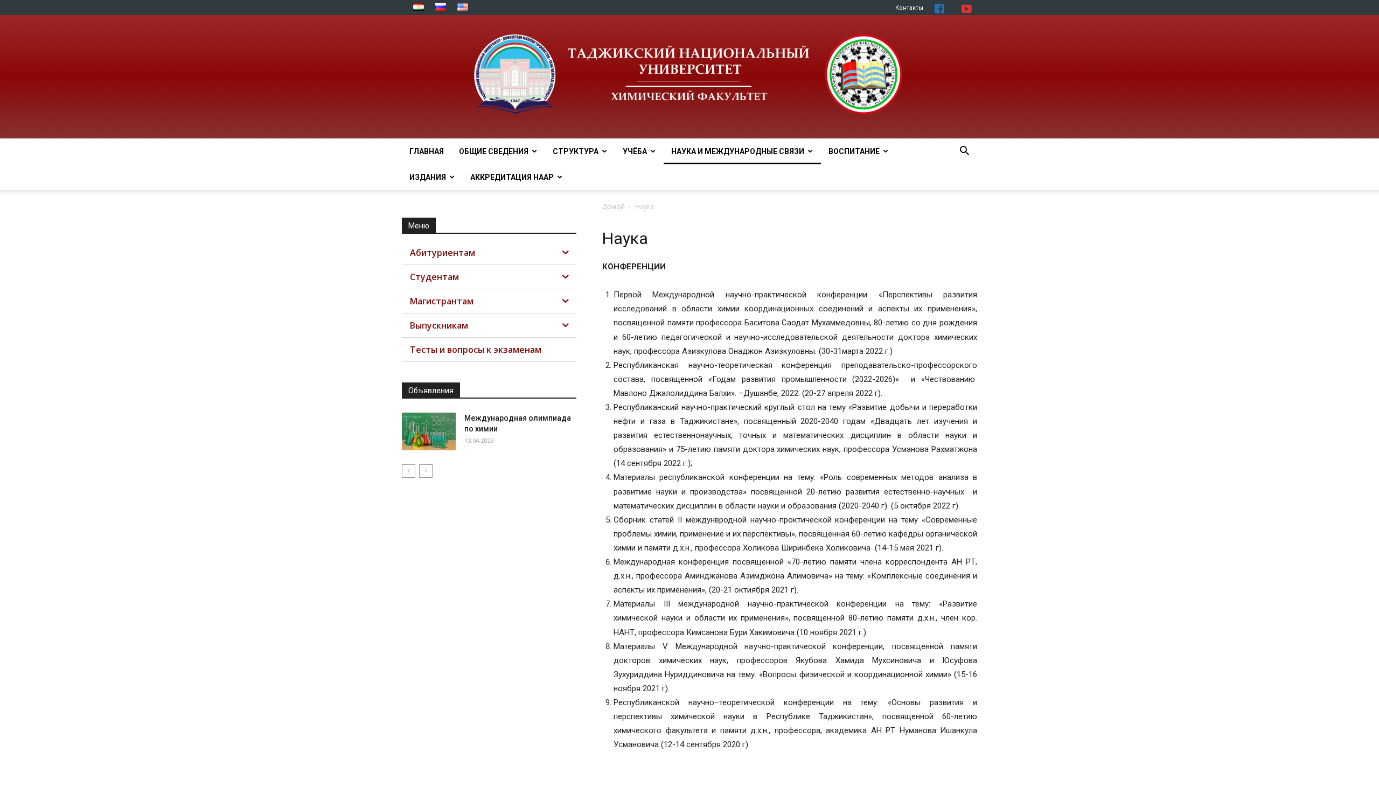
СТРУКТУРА (575, 151)
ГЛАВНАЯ (426, 151)
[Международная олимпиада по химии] (429, 431)
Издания (427, 177)
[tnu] (689, 76)
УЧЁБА (635, 151)
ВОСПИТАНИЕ (854, 151)
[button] (964, 152)
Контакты (909, 7)
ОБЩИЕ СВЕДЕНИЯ (493, 151)
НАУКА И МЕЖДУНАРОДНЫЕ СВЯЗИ (737, 151)
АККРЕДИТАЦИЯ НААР (512, 177)
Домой (613, 206)
